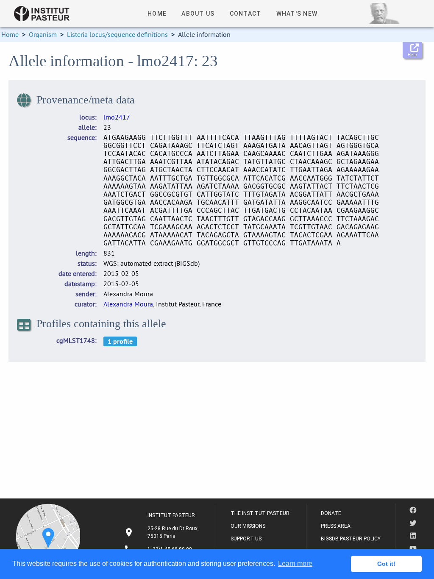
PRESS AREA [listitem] (336, 526)
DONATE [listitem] (331, 513)
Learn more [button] (295, 563)
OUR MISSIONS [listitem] (248, 526)
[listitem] (162, 532)
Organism (43, 34)
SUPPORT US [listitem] (246, 539)
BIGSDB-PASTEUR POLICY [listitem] (351, 539)
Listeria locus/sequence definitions (117, 34)
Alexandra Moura (128, 304)
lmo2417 (116, 117)
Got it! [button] (386, 563)
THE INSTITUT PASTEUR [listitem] (260, 513)
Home (10, 34)
